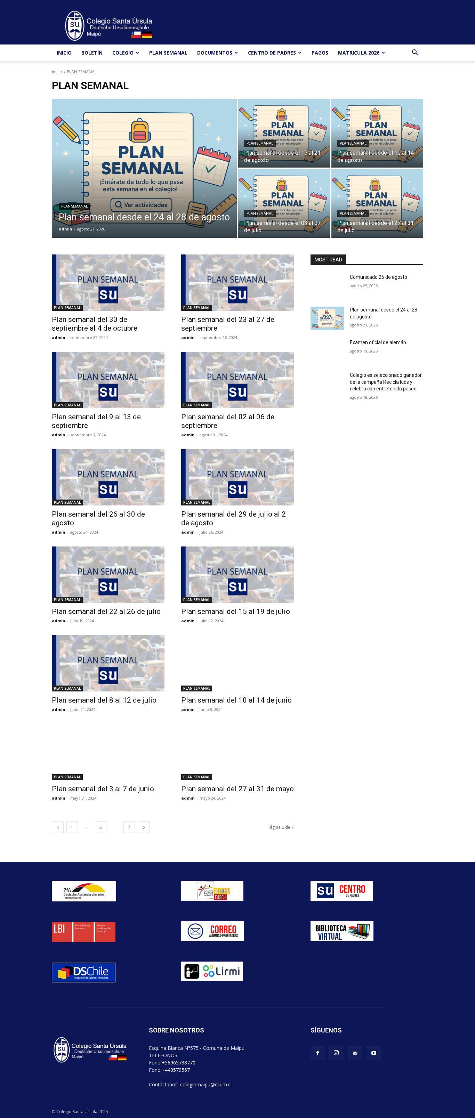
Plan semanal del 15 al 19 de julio (235, 611)
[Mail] (355, 1053)
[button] (414, 53)
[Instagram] (336, 1053)
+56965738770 (178, 1062)
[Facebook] (317, 1053)
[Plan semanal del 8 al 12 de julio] (108, 663)
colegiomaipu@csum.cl (206, 1084)
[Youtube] (374, 1053)
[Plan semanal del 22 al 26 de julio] (108, 574)
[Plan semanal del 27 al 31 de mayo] (237, 752)
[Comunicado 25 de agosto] (327, 286)
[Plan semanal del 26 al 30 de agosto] (108, 477)
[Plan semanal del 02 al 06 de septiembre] (237, 380)
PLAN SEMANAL (168, 52)
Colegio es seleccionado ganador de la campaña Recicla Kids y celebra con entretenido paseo (386, 381)
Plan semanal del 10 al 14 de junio (236, 700)
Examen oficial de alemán (378, 342)
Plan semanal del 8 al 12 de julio (104, 700)
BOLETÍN (92, 52)
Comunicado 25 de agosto (378, 277)
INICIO (64, 52)
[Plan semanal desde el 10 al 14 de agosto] (377, 133)
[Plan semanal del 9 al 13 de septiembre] (108, 380)
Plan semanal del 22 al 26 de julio (106, 611)
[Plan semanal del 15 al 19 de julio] (237, 574)
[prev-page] (58, 827)
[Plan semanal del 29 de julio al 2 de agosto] (237, 477)
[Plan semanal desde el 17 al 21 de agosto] (284, 133)
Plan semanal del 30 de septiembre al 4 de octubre (94, 323)
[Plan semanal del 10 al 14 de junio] (237, 663)
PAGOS (320, 52)
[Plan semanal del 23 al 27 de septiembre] (237, 282)
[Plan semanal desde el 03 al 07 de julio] (284, 203)
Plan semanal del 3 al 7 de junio (103, 789)
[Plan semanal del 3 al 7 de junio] (108, 752)
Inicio (57, 72)
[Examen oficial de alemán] (327, 351)
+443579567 (176, 1070)
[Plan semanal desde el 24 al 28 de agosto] (144, 168)
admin (58, 337)
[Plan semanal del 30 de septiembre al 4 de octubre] (108, 282)
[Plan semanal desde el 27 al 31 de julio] (377, 203)
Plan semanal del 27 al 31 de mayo (237, 789)
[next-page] (144, 827)
